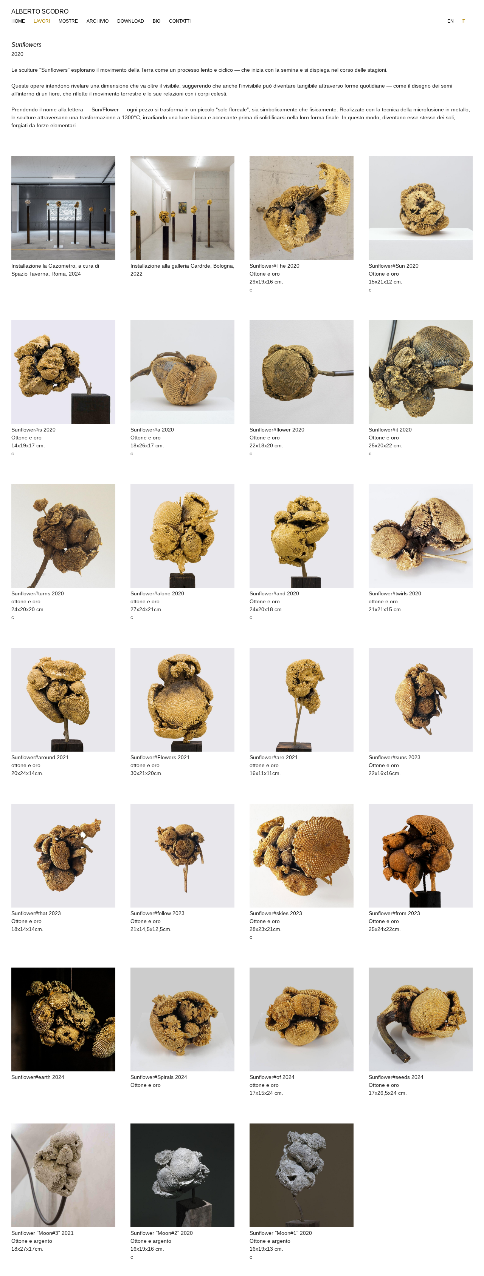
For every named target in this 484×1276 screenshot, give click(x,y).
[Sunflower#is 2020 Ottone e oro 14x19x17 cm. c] (63, 372)
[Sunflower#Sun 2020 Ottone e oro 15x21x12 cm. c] (421, 208)
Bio (156, 21)
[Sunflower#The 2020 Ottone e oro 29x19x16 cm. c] (302, 208)
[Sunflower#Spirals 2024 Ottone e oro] (182, 1019)
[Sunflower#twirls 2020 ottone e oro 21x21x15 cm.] (421, 536)
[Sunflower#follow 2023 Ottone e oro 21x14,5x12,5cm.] (182, 856)
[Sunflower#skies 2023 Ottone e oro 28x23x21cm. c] (302, 856)
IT (463, 21)
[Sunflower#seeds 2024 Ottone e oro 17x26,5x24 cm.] (421, 1019)
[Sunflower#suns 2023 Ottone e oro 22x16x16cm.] (421, 700)
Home (18, 21)
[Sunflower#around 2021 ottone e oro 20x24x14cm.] (63, 700)
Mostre (68, 21)
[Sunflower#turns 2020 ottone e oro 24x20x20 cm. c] (63, 536)
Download (130, 21)
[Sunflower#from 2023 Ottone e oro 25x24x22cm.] (421, 856)
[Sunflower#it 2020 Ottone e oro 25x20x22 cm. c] (421, 372)
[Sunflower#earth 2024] (63, 1019)
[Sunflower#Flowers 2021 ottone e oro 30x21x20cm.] (182, 700)
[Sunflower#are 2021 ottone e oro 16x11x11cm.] (302, 700)
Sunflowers (26, 45)
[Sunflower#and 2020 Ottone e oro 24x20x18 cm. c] (302, 536)
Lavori (42, 21)
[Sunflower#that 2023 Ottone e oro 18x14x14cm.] (63, 856)
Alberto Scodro (39, 11)
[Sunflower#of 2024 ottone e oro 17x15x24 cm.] (302, 1019)
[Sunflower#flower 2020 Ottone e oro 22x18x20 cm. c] (302, 372)
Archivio (98, 21)
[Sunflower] (63, 1175)
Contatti (180, 21)
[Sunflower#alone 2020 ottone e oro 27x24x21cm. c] (182, 536)
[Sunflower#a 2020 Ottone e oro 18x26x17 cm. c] (182, 372)
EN (450, 21)
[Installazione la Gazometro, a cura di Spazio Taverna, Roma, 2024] (63, 208)
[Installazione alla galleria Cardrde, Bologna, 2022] (182, 208)
